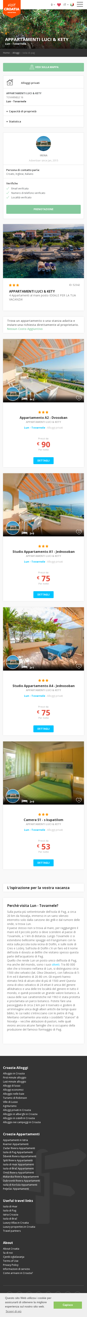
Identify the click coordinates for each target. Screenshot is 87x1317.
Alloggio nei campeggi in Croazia (22, 1122)
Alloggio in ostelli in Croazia (19, 1118)
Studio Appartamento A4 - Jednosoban (44, 686)
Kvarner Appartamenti (16, 1144)
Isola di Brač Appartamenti (18, 1168)
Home (6, 52)
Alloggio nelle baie (13, 1094)
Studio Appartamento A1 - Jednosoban (44, 551)
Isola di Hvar (10, 1206)
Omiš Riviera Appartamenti (18, 1172)
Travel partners (12, 1231)
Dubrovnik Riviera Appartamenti (21, 1180)
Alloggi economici (13, 1089)
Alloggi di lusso (11, 1085)
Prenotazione (43, 209)
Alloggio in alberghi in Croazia (20, 1114)
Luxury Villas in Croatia (16, 1222)
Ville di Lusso (10, 1102)
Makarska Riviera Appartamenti (21, 1176)
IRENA (43, 155)
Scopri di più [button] (13, 1311)
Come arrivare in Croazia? (18, 1273)
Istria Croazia (10, 1214)
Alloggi (16, 52)
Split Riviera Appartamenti (18, 1160)
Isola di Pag (9, 1210)
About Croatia (11, 1248)
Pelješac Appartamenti (16, 1189)
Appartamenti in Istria (15, 1140)
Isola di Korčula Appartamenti (20, 1184)
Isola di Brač (10, 1218)
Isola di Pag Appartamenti (18, 1152)
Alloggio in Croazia (14, 1073)
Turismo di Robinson (15, 1098)
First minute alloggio (14, 1077)
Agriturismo (10, 1106)
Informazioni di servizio (16, 1269)
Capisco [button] (68, 1305)
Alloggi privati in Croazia (17, 1110)
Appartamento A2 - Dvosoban (43, 417)
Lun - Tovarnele (15, 43)
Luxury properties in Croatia (19, 1226)
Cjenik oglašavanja (13, 1257)
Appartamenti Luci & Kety (43, 422)
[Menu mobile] (80, 5)
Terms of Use (10, 1261)
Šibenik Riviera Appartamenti (19, 1156)
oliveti (55, 964)
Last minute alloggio (14, 1081)
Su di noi (8, 1252)
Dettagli (43, 460)
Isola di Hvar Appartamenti (18, 1164)
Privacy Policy (10, 1265)
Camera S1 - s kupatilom (43, 820)
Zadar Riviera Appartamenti (19, 1148)
